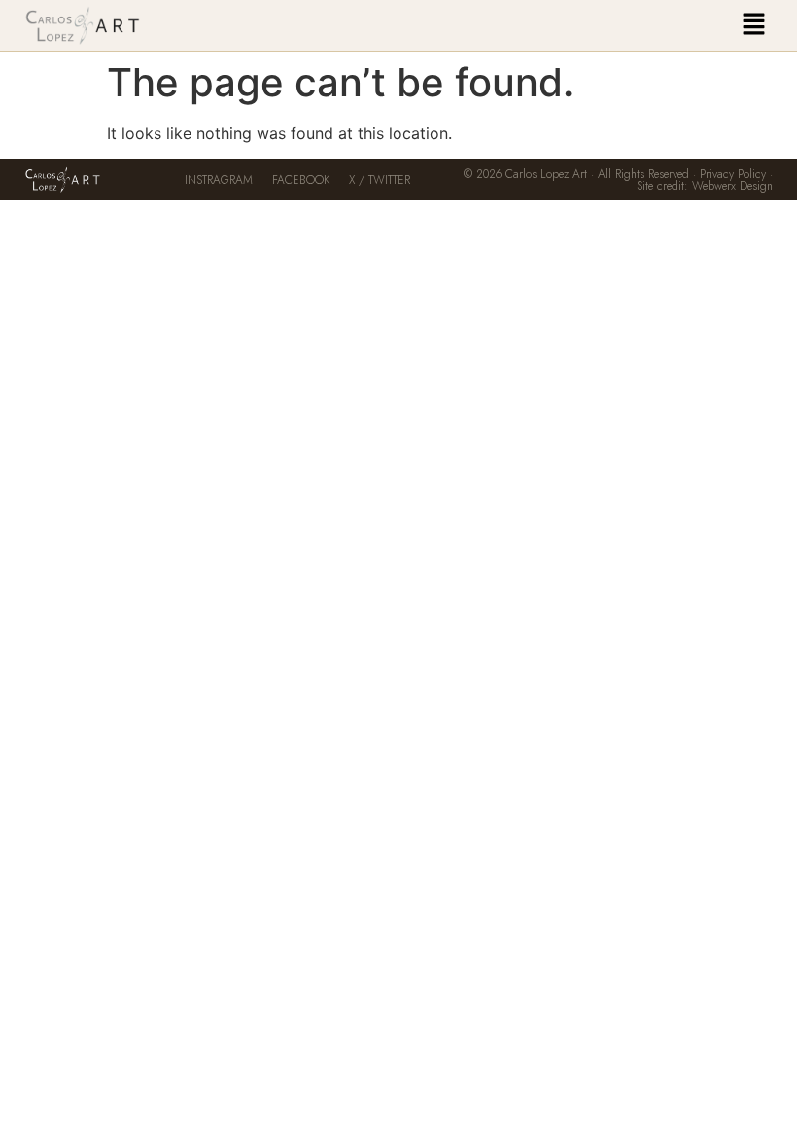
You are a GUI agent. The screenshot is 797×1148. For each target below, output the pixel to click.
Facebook (300, 180)
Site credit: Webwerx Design (705, 186)
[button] (753, 25)
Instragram (219, 180)
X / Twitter (379, 180)
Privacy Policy (733, 174)
